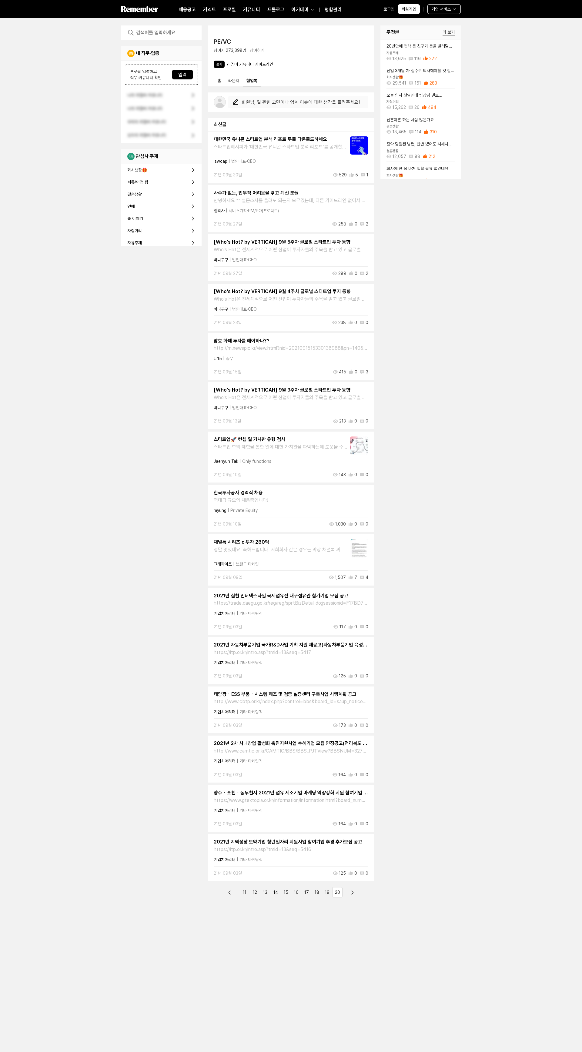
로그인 (388, 9)
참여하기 (257, 50)
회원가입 (409, 9)
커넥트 (209, 9)
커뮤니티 (251, 9)
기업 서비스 (441, 9)
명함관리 (333, 9)
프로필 (229, 9)
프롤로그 (275, 9)
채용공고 (187, 9)
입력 (182, 75)
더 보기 (449, 32)
